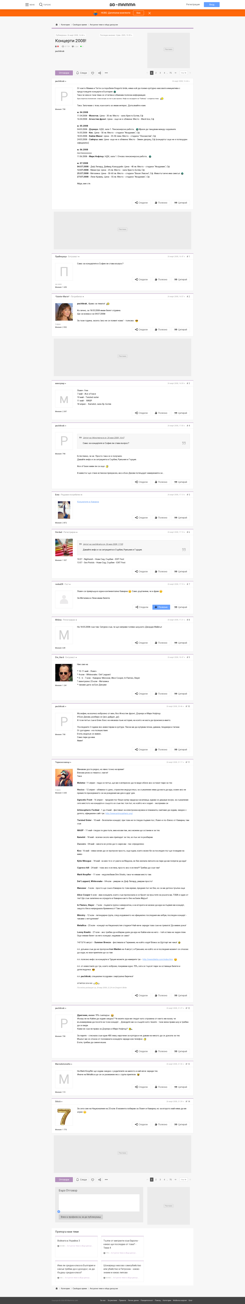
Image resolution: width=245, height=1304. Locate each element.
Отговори (64, 73)
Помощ (158, 1300)
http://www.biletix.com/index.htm (158, 959)
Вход (211, 4)
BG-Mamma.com (71, 1300)
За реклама (112, 1300)
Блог (190, 1300)
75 (170, 73)
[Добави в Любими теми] (92, 72)
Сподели (143, 202)
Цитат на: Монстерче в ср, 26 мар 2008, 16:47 (103, 438)
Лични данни (133, 1300)
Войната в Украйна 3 (68, 1240)
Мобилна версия (180, 1300)
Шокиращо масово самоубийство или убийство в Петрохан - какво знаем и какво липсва (122, 1269)
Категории (65, 1288)
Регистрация (193, 4)
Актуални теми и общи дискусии (80, 1246)
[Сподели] (99, 72)
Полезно (162, 202)
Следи (83, 73)
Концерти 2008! (70, 40)
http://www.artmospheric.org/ (119, 813)
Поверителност (147, 1300)
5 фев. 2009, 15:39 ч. (124, 35)
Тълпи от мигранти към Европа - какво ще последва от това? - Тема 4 (121, 1244)
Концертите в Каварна (88, 501)
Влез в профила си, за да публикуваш (81, 1217)
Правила (122, 1300)
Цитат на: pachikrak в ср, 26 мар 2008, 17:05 (103, 544)
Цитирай (182, 202)
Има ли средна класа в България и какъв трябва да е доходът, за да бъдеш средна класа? (76, 1269)
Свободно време (80, 1288)
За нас (103, 1300)
